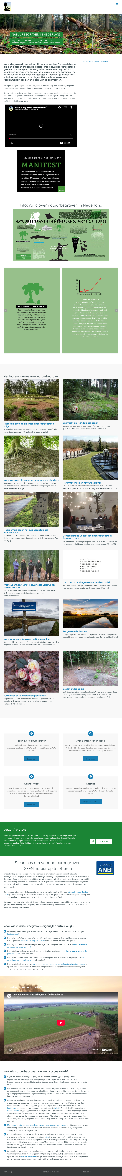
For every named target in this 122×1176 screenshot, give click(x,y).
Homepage (8, 1172)
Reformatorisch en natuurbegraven (82, 482)
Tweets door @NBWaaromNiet (95, 61)
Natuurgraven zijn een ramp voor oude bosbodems (31, 480)
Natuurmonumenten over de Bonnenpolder (27, 639)
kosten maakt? (13, 934)
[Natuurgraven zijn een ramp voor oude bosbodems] (31, 456)
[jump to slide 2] (61, 51)
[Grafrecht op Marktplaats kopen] (90, 399)
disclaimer (87, 1172)
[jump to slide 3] (63, 51)
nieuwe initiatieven (29, 1156)
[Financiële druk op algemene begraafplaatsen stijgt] (31, 400)
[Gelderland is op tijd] (90, 668)
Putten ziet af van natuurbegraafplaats (25, 695)
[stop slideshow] (66, 51)
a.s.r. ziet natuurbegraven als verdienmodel (86, 582)
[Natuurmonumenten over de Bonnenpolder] (31, 617)
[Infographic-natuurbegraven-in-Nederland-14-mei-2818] (61, 210)
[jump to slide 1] (58, 51)
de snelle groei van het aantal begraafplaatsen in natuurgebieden (59, 964)
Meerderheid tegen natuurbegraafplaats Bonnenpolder (26, 531)
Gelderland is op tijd (73, 688)
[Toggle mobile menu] (117, 3)
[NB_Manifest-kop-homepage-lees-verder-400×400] (41, 151)
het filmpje (11, 1108)
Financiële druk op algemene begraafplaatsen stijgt (29, 425)
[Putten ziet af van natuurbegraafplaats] (31, 672)
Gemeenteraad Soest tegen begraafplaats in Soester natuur (87, 537)
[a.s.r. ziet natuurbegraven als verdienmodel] (90, 564)
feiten (46, 1137)
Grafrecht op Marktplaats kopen (80, 422)
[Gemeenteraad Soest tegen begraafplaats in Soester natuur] (90, 512)
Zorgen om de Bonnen (75, 631)
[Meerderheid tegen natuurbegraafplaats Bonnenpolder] (31, 509)
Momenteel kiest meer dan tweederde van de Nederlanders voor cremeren (38, 1125)
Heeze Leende (13, 1110)
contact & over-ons (51, 1172)
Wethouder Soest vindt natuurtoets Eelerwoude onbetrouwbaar (30, 586)
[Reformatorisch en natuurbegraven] (90, 458)
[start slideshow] (55, 51)
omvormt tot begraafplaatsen (33, 940)
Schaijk (57, 1108)
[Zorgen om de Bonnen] (90, 613)
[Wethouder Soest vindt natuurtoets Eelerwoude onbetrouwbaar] (31, 566)
